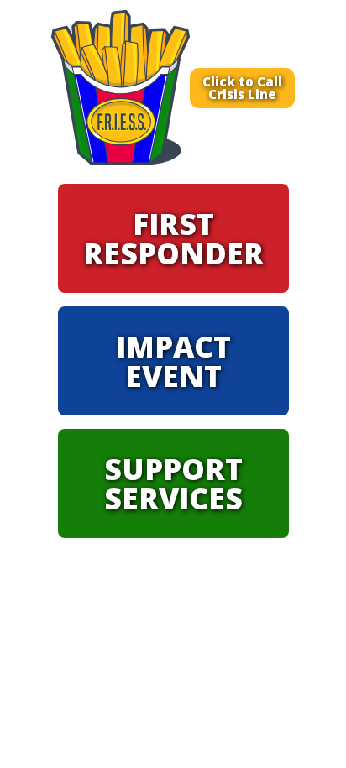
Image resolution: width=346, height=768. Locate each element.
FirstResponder (173, 238)
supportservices (173, 483)
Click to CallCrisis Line (242, 87)
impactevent (173, 361)
